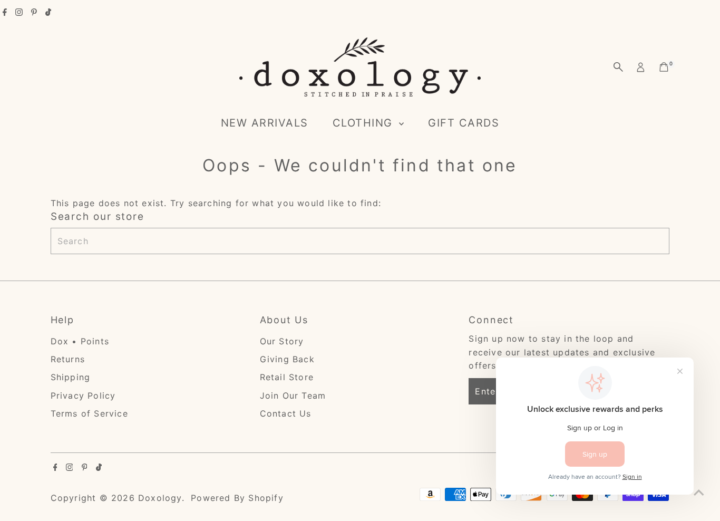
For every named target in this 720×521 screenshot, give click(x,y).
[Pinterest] (34, 12)
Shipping (71, 377)
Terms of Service (89, 413)
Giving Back (287, 359)
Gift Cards (463, 123)
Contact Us (286, 413)
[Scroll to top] (698, 492)
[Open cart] (663, 67)
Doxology (160, 498)
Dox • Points (80, 341)
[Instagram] (19, 12)
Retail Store (287, 377)
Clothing (365, 123)
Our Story (282, 341)
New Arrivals (264, 123)
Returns (68, 359)
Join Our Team (293, 395)
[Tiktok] (48, 12)
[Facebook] (4, 12)
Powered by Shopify (237, 498)
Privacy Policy (83, 395)
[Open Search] (618, 67)
